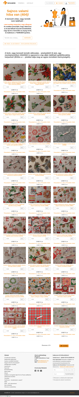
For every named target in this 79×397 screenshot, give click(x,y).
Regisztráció (72, 3)
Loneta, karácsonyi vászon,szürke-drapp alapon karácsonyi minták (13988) (39, 205)
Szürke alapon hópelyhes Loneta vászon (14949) (64, 144)
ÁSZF (5, 381)
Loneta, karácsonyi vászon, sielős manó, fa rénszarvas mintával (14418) (64, 174)
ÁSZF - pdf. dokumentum (10, 383)
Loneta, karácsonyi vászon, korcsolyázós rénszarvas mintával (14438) (14, 174)
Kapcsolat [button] (30, 3)
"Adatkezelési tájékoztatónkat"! (66, 366)
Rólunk (6, 373)
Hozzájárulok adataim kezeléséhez (62, 379)
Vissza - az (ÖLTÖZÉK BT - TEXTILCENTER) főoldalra (21, 43)
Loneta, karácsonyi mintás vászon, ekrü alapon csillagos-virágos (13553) (39, 296)
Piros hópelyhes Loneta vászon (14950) (39, 143)
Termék (60, 3)
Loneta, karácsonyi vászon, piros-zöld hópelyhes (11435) (64, 326)
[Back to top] (74, 392)
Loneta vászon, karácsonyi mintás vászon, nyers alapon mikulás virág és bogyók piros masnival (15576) (14, 83)
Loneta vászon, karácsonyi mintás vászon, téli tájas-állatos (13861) (14, 265)
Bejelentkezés (71, 2)
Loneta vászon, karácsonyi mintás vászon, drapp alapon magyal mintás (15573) (14, 114)
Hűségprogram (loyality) (10, 364)
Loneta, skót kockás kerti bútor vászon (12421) (39, 326)
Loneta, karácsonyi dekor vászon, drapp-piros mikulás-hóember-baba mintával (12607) (14, 327)
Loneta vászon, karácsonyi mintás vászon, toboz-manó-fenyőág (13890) (64, 235)
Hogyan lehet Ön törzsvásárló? (12, 362)
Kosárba (65, 345)
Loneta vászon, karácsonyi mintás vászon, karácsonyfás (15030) (39, 114)
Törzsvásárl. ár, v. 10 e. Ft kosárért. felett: (14, 91)
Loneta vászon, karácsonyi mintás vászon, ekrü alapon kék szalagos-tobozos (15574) (64, 82)
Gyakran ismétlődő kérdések (11, 361)
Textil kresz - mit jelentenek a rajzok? (13, 380)
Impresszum (7, 366)
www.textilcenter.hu (42, 362)
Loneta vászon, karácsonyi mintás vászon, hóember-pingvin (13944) (39, 235)
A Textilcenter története (10, 357)
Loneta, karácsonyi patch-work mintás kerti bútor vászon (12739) (64, 296)
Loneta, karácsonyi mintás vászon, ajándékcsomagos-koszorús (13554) (14, 296)
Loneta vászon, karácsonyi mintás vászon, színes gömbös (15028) (64, 114)
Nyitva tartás (7, 371)
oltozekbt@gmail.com (43, 360)
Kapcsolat (6, 368)
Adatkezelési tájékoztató (10, 359)
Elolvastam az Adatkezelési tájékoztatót (63, 377)
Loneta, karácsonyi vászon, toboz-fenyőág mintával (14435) (39, 174)
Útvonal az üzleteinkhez (10, 387)
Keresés (50, 3)
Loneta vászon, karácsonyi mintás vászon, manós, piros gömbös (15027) (14, 144)
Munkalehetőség (8, 369)
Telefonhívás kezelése (9, 376)
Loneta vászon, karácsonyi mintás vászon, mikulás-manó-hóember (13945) (14, 235)
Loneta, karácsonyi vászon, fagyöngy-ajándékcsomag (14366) (14, 205)
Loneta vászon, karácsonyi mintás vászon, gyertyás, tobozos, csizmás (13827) (39, 265)
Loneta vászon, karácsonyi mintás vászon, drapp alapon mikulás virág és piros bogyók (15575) (39, 83)
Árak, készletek (8, 385)
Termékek (21, 3)
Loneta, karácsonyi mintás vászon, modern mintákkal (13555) (64, 265)
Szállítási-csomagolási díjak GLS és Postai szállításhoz (17, 374)
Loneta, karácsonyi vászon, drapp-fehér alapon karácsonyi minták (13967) (64, 205)
